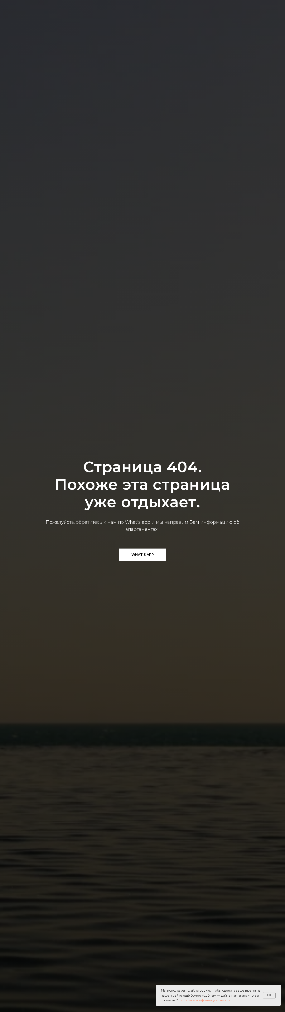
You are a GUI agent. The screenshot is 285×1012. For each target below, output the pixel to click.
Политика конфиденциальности (205, 1000)
